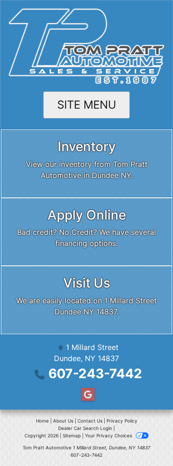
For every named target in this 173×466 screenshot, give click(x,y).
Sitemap (72, 435)
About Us (63, 420)
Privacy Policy (122, 420)
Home (42, 420)
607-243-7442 (95, 373)
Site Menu (86, 104)
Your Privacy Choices (109, 435)
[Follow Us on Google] (86, 394)
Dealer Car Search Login (85, 428)
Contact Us (90, 420)
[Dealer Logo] (86, 46)
